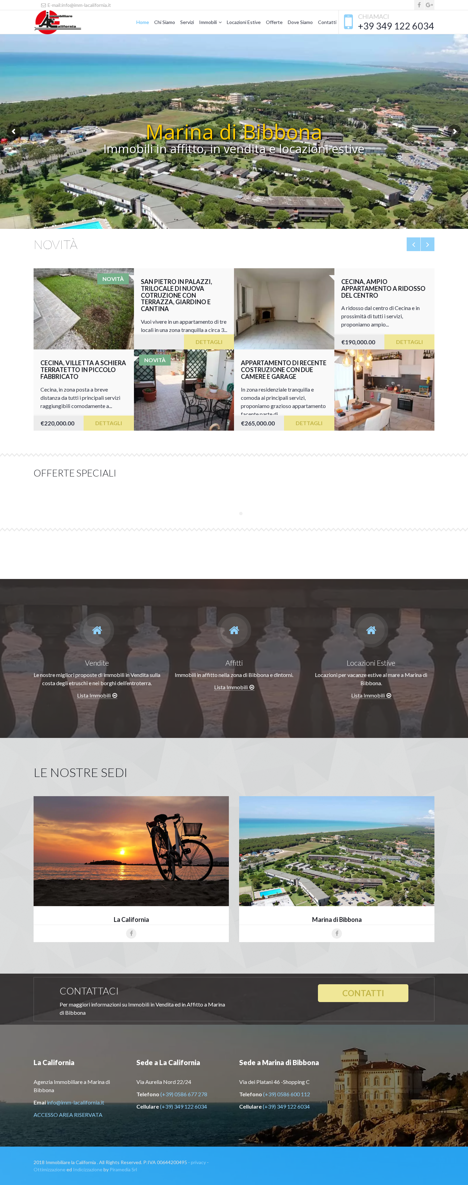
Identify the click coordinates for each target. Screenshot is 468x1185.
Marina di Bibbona (337, 919)
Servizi (187, 22)
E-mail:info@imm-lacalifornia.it (79, 5)
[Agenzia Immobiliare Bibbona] (71, 22)
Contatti (327, 22)
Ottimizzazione (49, 1169)
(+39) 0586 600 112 (286, 1094)
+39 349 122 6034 (396, 26)
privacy (198, 1162)
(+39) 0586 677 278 (183, 1094)
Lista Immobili (94, 695)
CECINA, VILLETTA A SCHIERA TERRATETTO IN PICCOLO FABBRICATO (83, 369)
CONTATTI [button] (363, 993)
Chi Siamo (164, 22)
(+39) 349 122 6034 (183, 1106)
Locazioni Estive (244, 22)
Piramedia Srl (123, 1169)
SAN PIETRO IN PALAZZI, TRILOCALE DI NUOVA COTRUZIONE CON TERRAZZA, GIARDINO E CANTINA (176, 295)
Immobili (208, 22)
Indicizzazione (87, 1169)
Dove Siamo (300, 22)
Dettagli (209, 341)
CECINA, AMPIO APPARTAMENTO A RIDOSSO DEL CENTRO (383, 288)
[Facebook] (419, 5)
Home (142, 22)
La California (131, 919)
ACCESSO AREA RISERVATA (68, 1114)
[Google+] (429, 5)
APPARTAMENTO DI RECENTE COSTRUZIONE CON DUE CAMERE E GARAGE (284, 369)
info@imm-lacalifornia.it (75, 1102)
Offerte (274, 22)
